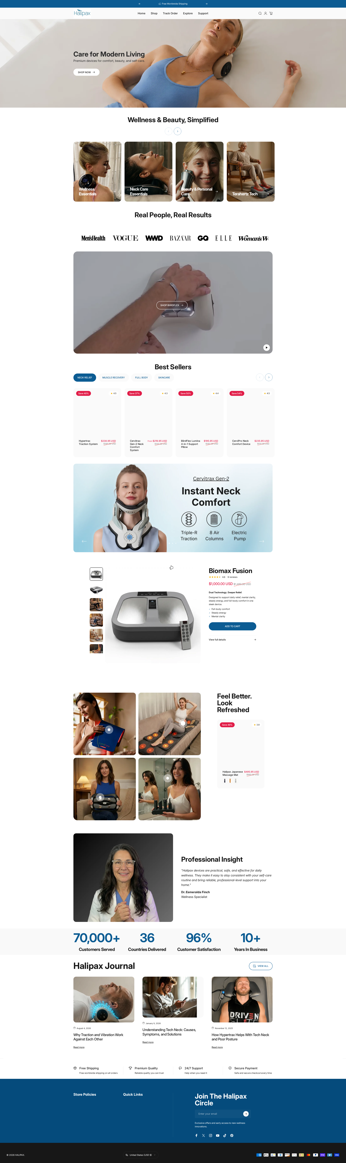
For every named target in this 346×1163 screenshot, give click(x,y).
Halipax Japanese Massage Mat (233, 773)
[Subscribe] (246, 1114)
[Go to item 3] (96, 604)
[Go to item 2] (96, 589)
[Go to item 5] (96, 635)
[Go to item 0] (96, 574)
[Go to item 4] (96, 620)
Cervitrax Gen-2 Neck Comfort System (137, 445)
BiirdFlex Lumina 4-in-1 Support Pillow (190, 443)
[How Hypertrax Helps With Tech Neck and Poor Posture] (242, 999)
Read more (78, 1047)
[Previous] (140, 4)
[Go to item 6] (96, 650)
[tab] (84, 378)
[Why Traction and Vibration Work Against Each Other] (103, 999)
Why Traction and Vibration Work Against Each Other (98, 1037)
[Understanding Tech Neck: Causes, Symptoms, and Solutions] (172, 997)
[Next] (207, 4)
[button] (266, 347)
